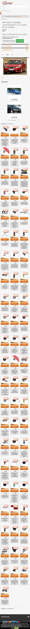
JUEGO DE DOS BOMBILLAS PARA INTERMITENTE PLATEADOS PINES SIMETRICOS (24, 184)
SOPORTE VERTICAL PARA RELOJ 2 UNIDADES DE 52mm (14, 225)
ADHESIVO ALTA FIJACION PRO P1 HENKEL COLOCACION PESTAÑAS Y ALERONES (4, 142)
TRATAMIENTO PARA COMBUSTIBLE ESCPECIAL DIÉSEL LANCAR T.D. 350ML (5, 476)
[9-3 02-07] (14, 109)
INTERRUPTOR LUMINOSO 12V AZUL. (24, 140)
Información (8, 50)
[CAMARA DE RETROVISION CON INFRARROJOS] (14, 529)
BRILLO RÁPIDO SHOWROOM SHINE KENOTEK (14, 245)
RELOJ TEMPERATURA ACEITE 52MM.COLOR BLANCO (5, 330)
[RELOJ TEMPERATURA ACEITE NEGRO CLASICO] (14, 318)
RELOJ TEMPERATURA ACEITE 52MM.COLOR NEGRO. (24, 351)
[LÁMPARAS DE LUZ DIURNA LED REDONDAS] (24, 360)
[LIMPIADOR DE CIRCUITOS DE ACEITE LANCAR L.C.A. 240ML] (24, 401)
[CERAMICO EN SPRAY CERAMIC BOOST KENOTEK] (14, 255)
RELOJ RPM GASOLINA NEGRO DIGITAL (4, 496)
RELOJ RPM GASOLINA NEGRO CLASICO (24, 432)
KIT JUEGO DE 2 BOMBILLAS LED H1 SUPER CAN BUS (5, 582)
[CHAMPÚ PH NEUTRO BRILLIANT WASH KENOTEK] (5, 193)
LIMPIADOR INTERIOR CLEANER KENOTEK (14, 163)
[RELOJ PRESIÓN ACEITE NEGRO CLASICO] (14, 421)
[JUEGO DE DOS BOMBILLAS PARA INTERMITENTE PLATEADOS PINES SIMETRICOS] (24, 171)
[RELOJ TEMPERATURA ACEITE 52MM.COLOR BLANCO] (5, 318)
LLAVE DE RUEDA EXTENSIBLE (24, 223)
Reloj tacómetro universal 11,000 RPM (14, 561)
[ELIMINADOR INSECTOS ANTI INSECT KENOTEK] (5, 171)
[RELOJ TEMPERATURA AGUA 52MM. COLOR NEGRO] (5, 339)
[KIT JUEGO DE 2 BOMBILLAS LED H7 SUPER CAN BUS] (24, 550)
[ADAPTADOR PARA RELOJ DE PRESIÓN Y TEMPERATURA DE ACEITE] (5, 421)
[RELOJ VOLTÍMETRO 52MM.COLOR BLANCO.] (14, 298)
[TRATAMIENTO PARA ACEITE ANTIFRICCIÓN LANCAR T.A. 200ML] (24, 442)
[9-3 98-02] (14, 91)
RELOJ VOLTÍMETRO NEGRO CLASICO (14, 391)
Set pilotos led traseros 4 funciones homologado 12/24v (14, 520)
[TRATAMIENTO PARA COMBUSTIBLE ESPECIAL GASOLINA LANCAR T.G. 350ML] (14, 485)
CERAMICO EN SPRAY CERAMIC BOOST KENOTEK (14, 266)
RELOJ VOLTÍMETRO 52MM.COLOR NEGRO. (14, 351)
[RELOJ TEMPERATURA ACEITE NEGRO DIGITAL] (24, 463)
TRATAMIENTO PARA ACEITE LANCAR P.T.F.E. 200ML (24, 520)
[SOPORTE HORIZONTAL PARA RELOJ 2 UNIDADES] (5, 213)
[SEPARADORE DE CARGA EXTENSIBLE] (5, 508)
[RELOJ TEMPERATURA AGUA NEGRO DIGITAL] (24, 485)
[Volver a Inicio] (2, 55)
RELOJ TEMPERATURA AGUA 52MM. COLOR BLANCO (24, 310)
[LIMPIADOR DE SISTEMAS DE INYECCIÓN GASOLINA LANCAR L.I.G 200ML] (24, 276)
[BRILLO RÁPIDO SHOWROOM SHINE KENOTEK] (14, 234)
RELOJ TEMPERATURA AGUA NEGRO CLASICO (5, 372)
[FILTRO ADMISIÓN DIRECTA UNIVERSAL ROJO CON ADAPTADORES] (5, 380)
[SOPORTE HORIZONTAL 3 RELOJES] (5, 276)
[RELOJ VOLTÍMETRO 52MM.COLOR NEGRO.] (14, 339)
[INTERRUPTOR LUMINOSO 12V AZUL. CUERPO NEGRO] (14, 129)
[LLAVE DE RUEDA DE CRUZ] (5, 234)
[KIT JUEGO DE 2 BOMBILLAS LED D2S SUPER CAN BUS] (24, 570)
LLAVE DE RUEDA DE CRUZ (4, 244)
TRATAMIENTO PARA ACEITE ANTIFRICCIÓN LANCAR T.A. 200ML (24, 454)
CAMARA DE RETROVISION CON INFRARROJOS (14, 540)
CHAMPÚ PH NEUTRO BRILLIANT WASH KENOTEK (5, 204)
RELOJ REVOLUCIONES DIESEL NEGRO (14, 453)
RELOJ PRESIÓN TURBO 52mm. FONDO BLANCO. (5, 309)
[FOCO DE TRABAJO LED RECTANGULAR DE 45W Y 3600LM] (24, 529)
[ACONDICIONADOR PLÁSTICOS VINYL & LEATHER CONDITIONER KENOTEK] (24, 234)
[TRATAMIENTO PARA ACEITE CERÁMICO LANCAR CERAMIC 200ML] (5, 529)
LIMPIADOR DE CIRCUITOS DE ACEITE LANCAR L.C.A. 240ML (24, 413)
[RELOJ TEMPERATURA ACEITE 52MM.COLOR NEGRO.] (24, 339)
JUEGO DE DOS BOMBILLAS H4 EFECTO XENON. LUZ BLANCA (5, 163)
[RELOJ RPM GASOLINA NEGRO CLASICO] (24, 421)
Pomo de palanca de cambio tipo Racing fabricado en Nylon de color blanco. (5, 267)
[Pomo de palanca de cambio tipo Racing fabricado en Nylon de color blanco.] (5, 255)
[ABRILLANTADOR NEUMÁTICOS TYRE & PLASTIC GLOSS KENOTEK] (14, 171)
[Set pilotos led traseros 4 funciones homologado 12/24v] (14, 508)
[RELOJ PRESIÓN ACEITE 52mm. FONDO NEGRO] (14, 401)
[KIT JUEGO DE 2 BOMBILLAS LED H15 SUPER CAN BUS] (14, 570)
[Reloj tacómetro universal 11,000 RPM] (14, 550)
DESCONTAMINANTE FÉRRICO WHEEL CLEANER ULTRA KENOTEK (14, 288)
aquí (12, 628)
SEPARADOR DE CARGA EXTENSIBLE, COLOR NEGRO (14, 475)
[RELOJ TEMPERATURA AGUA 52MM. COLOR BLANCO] (24, 298)
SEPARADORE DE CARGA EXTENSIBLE (4, 519)
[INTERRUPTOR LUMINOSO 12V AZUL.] (24, 129)
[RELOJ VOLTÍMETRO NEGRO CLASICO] (14, 380)
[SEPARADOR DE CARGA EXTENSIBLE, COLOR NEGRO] (14, 463)
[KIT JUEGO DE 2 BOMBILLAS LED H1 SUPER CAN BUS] (5, 570)
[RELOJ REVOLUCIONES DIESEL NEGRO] (14, 442)
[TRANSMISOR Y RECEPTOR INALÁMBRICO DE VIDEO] (24, 380)
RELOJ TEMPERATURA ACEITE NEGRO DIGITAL (24, 475)
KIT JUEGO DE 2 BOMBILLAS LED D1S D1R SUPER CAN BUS (5, 602)
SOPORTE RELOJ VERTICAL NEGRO (24, 203)
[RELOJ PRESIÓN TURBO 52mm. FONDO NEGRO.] (24, 318)
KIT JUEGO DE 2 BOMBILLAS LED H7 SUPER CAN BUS (24, 562)
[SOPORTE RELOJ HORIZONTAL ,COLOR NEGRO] (14, 193)
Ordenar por (4, 120)
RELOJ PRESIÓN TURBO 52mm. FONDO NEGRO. (24, 329)
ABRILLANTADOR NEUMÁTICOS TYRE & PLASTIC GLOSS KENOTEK (14, 183)
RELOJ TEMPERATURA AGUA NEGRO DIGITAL (24, 497)
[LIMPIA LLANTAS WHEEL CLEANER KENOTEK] (24, 152)
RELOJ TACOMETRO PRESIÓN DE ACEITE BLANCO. (5, 413)
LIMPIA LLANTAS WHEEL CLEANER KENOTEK (24, 162)
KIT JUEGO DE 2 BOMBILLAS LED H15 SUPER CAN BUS (14, 582)
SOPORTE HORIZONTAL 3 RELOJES (5, 287)
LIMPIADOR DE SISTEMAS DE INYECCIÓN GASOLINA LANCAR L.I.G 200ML (24, 289)
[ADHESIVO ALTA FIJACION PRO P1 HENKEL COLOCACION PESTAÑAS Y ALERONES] (5, 129)
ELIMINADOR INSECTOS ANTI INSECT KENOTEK (4, 182)
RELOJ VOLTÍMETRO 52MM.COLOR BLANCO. (14, 310)
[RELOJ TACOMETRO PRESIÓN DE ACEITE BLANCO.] (5, 401)
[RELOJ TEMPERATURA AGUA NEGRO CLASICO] (5, 360)
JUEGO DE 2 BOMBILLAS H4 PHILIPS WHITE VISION (14, 372)
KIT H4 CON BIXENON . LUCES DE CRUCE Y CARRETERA (4, 562)
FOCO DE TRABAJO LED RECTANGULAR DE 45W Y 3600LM (24, 541)
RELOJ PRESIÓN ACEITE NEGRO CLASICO (14, 432)
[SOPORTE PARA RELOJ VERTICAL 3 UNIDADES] (24, 255)
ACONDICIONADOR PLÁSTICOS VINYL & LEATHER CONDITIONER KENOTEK (24, 246)
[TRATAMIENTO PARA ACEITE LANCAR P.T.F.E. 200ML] (24, 508)
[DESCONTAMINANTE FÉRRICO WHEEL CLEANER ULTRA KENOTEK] (14, 276)
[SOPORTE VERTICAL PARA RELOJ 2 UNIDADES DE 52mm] (14, 213)
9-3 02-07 (14, 117)
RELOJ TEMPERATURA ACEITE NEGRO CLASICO (14, 330)
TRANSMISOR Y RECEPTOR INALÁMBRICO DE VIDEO (24, 392)
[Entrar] (8, 11)
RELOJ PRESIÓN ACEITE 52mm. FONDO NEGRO (14, 412)
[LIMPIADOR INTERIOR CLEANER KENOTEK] (14, 152)
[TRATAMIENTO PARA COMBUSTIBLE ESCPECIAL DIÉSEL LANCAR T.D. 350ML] (5, 463)
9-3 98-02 (14, 99)
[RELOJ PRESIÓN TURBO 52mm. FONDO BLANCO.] (5, 298)
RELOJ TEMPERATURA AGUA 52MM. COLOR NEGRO (5, 351)
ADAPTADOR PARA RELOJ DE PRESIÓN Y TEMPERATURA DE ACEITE (4, 433)
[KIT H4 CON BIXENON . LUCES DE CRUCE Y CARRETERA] (5, 550)
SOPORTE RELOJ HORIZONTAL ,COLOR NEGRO (14, 203)
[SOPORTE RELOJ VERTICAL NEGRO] (24, 193)
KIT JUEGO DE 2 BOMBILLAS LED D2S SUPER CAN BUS (24, 582)
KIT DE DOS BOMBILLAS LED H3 (5, 453)
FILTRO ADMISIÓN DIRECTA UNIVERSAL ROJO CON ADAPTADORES (4, 392)
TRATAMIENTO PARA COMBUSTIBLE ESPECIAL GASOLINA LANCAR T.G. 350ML (14, 498)
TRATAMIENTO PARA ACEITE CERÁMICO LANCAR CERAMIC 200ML (4, 541)
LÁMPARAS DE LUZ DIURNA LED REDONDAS (24, 371)
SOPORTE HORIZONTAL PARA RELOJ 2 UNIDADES (4, 224)
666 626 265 (19, 16)
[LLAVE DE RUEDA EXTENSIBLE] (24, 213)
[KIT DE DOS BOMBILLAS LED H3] (5, 442)
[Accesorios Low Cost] (15, 2)
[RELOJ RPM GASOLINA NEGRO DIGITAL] (5, 485)
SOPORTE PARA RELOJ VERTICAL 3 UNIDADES (24, 266)
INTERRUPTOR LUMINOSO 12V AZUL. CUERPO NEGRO (14, 141)
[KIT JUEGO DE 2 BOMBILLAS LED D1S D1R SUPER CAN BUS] (5, 590)
